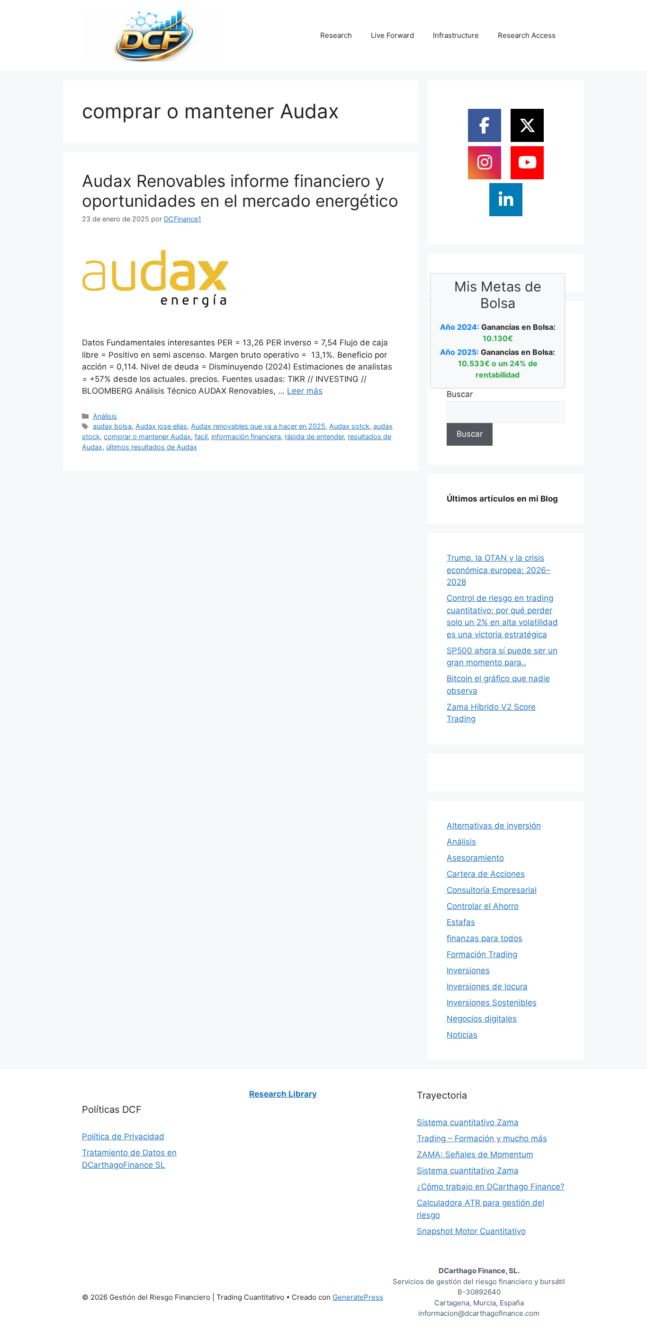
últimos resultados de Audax (151, 447)
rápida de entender (314, 436)
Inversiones (468, 970)
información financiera (246, 436)
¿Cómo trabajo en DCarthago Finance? (491, 1186)
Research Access (527, 35)
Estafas (461, 922)
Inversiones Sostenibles (492, 1002)
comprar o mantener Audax (147, 436)
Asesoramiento (475, 858)
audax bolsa (112, 426)
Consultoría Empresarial (492, 890)
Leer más (305, 391)
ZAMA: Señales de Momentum (475, 1154)
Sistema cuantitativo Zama (468, 1122)
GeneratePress (357, 1297)
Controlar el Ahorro (483, 906)
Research (336, 35)
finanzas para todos (484, 938)
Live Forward (392, 35)
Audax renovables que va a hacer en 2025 (258, 426)
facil (201, 436)
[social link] (484, 125)
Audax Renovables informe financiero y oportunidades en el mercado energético (240, 191)
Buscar (460, 394)
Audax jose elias (161, 426)
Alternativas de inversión (494, 825)
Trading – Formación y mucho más (482, 1138)
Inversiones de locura (487, 986)
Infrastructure (456, 35)
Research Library (283, 1094)
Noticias (462, 1034)
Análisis (105, 416)
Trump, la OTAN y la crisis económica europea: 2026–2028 (498, 570)
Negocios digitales (482, 1018)
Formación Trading (482, 954)
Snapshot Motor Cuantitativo (471, 1231)
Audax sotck (349, 426)
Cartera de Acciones (486, 874)
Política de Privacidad (123, 1136)
